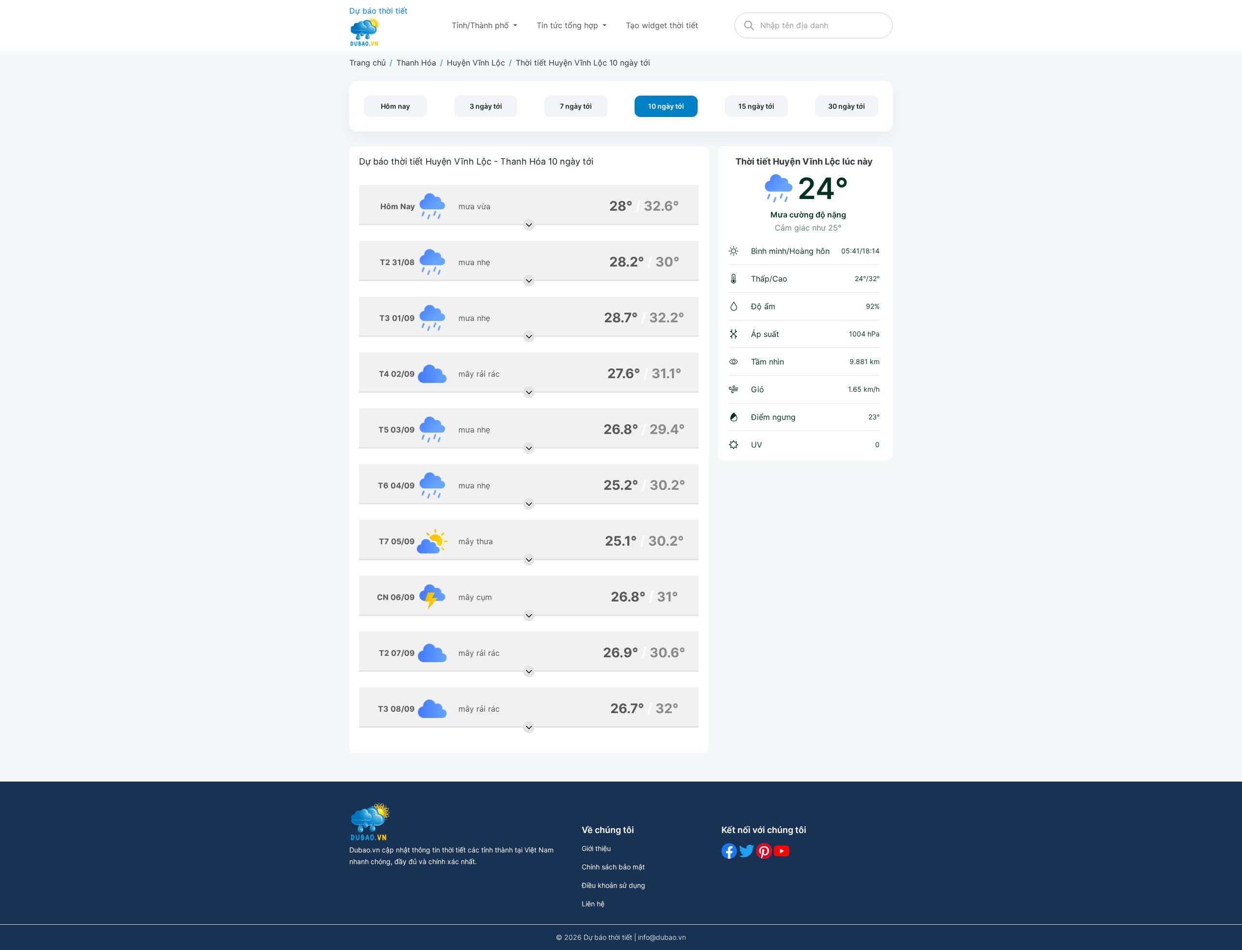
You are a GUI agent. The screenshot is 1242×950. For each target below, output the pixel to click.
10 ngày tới (666, 106)
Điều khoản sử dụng (613, 885)
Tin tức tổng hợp (569, 25)
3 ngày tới (486, 106)
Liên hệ (593, 904)
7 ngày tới (576, 106)
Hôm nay (395, 106)
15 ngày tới (756, 106)
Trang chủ (367, 62)
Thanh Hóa (416, 62)
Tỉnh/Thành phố (481, 25)
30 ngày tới (846, 106)
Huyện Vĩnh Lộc (476, 62)
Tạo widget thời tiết (662, 25)
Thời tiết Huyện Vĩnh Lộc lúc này (804, 161)
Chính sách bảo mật (613, 867)
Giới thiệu (596, 848)
